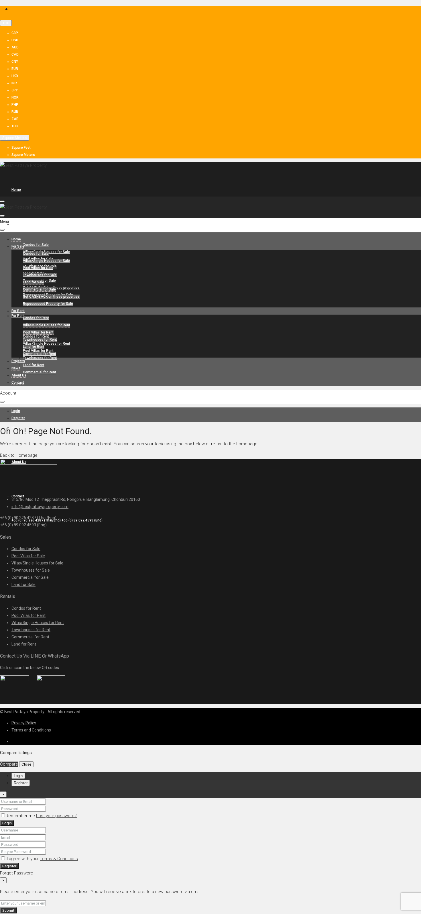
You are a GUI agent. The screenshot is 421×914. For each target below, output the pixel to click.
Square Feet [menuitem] (21, 148)
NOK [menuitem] (14, 97)
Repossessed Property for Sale (48, 304)
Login (7, 823)
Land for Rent (33, 365)
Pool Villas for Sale (38, 268)
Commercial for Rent (39, 372)
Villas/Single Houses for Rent (46, 344)
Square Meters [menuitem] (23, 155)
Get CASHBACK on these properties (51, 297)
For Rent (18, 316)
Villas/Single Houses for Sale (46, 261)
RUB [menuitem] (14, 112)
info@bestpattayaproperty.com (39, 506)
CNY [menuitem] (14, 62)
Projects (18, 393)
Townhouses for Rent (40, 358)
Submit (8, 910)
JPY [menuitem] (14, 90)
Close (26, 764)
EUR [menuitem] (14, 69)
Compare (9, 764)
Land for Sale (33, 282)
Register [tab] (20, 783)
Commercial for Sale (39, 289)
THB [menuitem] (14, 126)
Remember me (21, 815)
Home (16, 190)
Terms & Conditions (59, 858)
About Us (18, 375)
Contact (17, 382)
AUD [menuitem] (15, 47)
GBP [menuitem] (14, 33)
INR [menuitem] (14, 83)
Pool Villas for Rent (38, 332)
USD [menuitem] (14, 40)
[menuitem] (57, 520)
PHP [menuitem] (14, 105)
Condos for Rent (36, 318)
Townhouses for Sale (40, 275)
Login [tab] (18, 776)
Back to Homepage (19, 455)
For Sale (17, 224)
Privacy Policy (23, 723)
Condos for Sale (36, 245)
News (15, 368)
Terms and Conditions (31, 730)
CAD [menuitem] (15, 54)
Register (9, 866)
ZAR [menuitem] (15, 119)
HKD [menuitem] (14, 76)
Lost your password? (56, 815)
